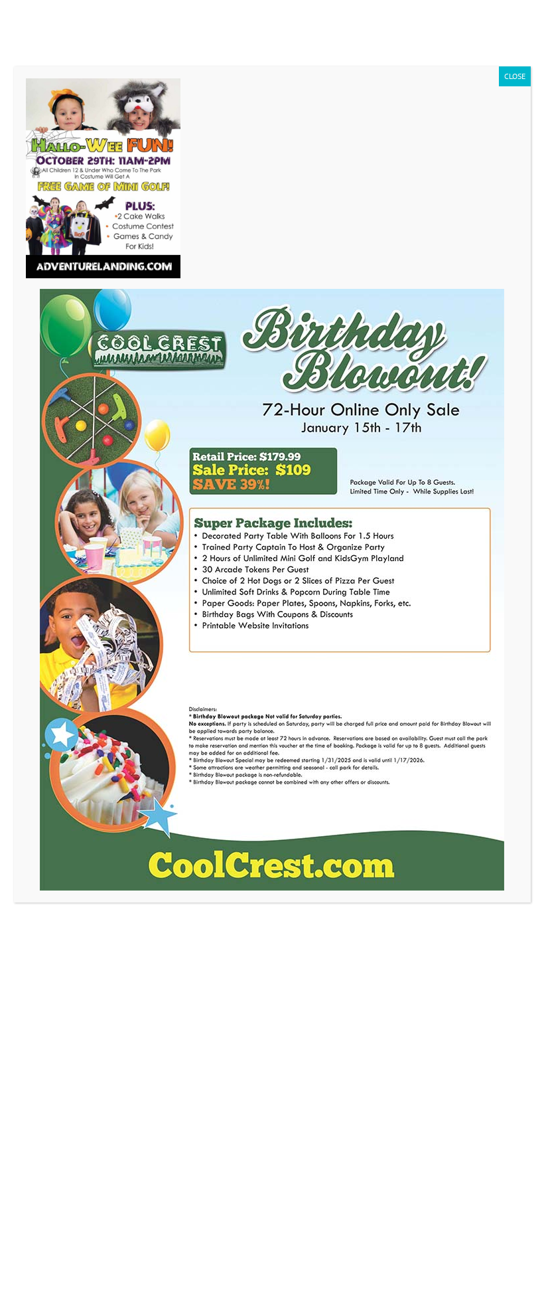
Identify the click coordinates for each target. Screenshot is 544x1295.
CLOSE (514, 76)
